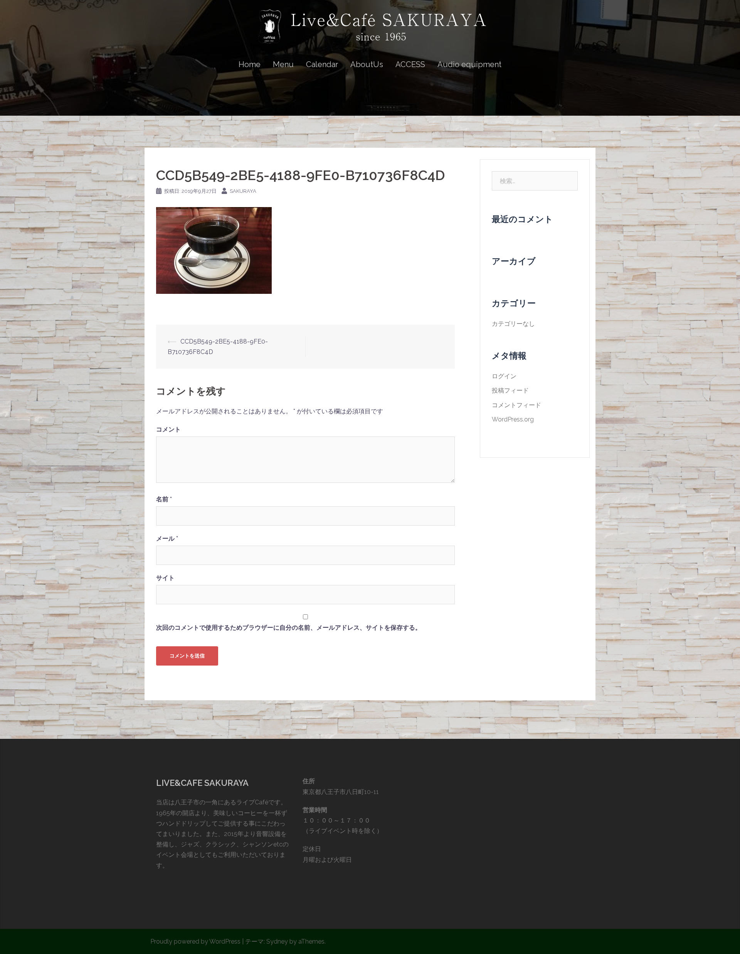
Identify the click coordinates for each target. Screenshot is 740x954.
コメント (168, 429)
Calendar (322, 64)
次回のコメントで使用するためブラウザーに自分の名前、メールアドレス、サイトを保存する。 (288, 627)
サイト (165, 578)
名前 (164, 499)
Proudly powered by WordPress (195, 941)
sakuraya (243, 191)
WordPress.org (513, 419)
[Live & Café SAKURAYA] (370, 29)
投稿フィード (510, 390)
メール (167, 538)
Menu (283, 64)
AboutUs (366, 64)
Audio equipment (469, 64)
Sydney (277, 941)
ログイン (504, 376)
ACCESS (410, 64)
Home (250, 64)
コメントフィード (516, 405)
